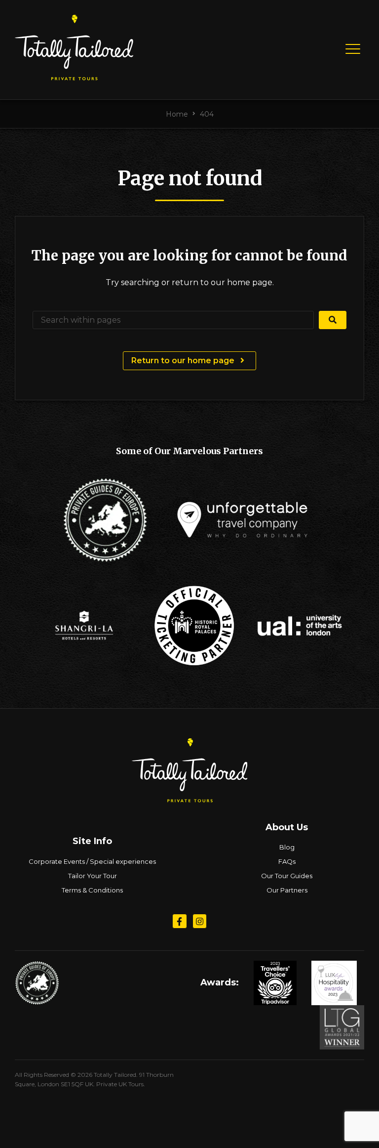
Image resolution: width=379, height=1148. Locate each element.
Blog (287, 847)
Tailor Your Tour (92, 876)
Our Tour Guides (286, 876)
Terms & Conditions (92, 890)
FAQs (287, 861)
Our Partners (286, 890)
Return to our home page (183, 360)
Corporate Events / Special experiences (92, 861)
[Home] (74, 76)
